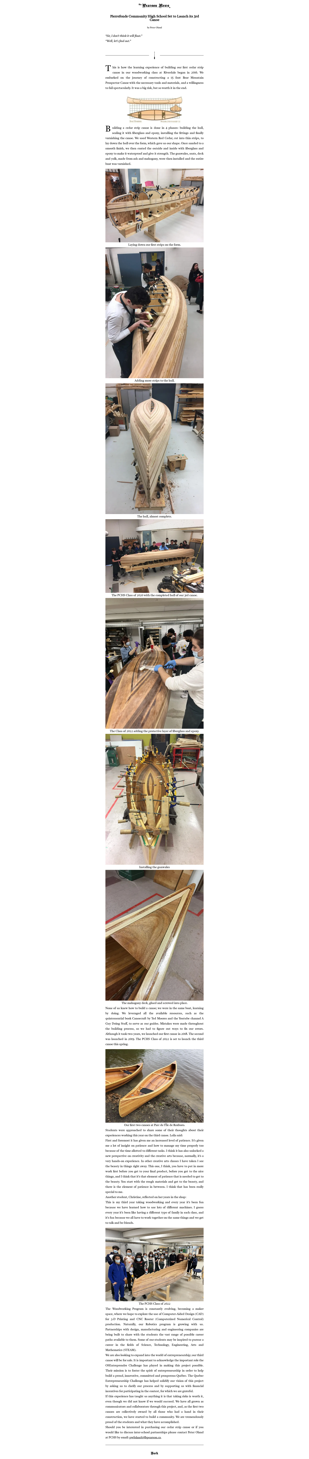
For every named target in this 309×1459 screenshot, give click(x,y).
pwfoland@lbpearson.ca (145, 1437)
